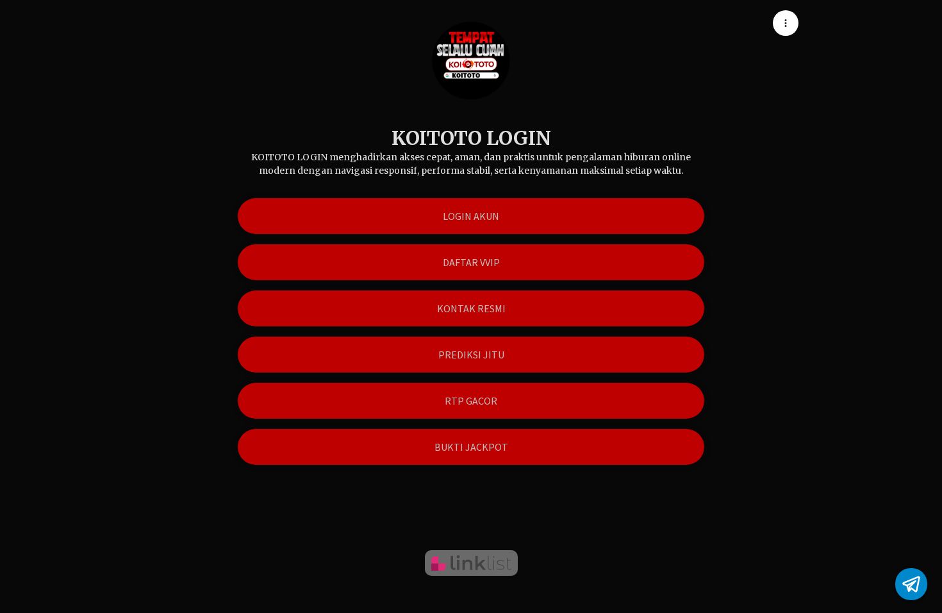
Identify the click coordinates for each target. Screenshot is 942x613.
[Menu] (785, 23)
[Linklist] (471, 563)
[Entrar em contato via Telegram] (911, 584)
